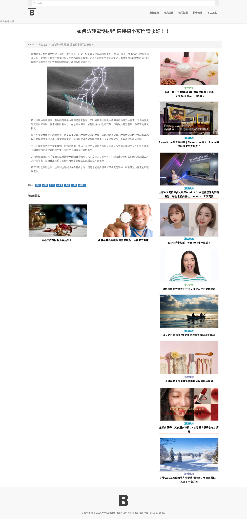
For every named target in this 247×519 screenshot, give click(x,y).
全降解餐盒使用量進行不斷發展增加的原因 (189, 381)
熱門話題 (183, 12)
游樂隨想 (154, 12)
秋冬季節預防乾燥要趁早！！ (58, 240)
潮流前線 (168, 12)
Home (31, 44)
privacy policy (157, 512)
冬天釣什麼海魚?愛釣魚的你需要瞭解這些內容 (189, 335)
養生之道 (212, 12)
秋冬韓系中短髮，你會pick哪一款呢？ (189, 242)
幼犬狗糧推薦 (7, 21)
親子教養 (197, 12)
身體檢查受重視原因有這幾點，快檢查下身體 (123, 240)
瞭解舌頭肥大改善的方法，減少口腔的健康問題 (189, 288)
